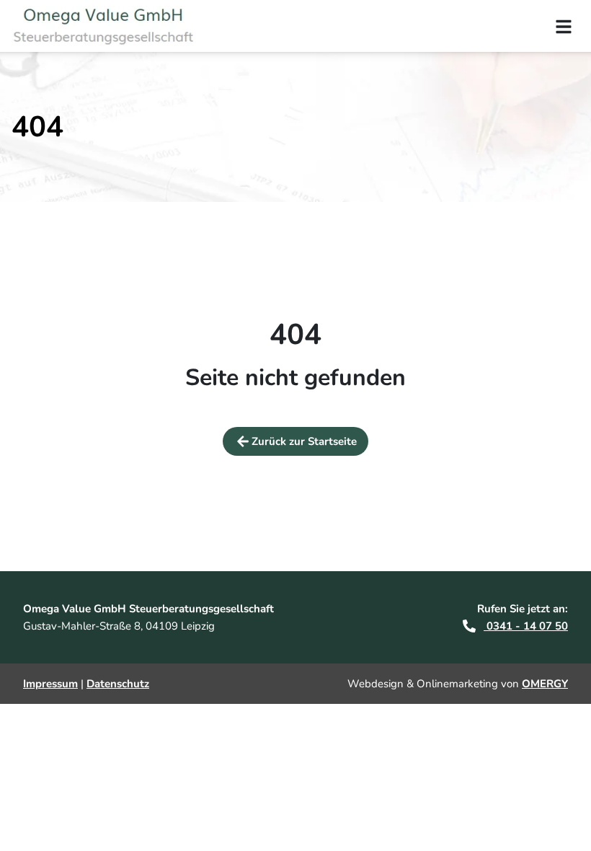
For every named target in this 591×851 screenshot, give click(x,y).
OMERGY (545, 683)
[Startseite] (112, 26)
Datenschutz (117, 683)
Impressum (50, 683)
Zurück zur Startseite (304, 441)
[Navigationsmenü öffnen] (563, 26)
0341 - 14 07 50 (526, 626)
